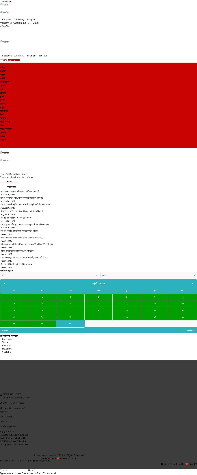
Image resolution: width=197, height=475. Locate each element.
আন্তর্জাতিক (4, 82)
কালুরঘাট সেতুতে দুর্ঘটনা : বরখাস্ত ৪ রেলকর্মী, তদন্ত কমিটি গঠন (24, 257)
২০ (155, 310)
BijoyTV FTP (14, 60)
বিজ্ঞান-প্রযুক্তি (6, 129)
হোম (1, 174)
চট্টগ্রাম (2, 93)
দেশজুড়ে (3, 85)
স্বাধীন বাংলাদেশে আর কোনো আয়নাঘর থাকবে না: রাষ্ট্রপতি (22, 198)
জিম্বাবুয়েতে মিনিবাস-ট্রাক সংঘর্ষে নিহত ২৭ (16, 217)
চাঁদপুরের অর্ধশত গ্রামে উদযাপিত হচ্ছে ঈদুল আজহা (19, 231)
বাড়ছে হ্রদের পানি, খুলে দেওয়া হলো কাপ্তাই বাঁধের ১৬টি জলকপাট (25, 224)
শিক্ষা (2, 125)
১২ (127, 303)
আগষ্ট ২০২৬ (98, 283)
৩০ (42, 323)
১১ (98, 303)
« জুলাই (5, 330)
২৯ (14, 323)
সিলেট (2, 114)
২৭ (155, 317)
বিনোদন (3, 118)
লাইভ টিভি (4, 60)
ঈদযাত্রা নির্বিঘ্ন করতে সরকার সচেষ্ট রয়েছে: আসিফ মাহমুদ (22, 237)
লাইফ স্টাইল (5, 121)
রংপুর (2, 107)
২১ (183, 310)
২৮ (183, 317)
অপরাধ (2, 74)
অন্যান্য (3, 139)
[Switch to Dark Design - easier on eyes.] (1, 143)
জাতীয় (2, 67)
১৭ (70, 310)
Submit (31, 470)
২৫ (98, 317)
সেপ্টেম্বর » (191, 330)
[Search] (1, 146)
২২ (14, 317)
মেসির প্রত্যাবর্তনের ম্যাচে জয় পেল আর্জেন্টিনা (17, 251)
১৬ (42, 310)
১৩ (155, 303)
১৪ (183, 303)
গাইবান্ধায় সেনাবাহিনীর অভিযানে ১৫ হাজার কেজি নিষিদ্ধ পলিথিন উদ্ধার (27, 244)
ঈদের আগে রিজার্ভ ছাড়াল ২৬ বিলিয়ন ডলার (16, 264)
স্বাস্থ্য (2, 136)
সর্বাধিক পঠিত (11, 187)
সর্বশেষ (9, 181)
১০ (70, 303)
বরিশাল (2, 100)
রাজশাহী (3, 103)
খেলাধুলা (3, 132)
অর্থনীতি (3, 78)
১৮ (98, 310)
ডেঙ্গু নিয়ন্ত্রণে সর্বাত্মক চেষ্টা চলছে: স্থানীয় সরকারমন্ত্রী (20, 191)
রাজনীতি (3, 71)
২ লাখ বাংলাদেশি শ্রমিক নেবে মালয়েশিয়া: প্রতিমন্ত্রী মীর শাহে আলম (25, 204)
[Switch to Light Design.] (3, 143)
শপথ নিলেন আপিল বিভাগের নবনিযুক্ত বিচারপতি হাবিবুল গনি (22, 211)
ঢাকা (1, 89)
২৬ (127, 317)
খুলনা (2, 96)
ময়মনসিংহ (4, 111)
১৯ (127, 310)
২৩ (42, 317)
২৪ (70, 317)
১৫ (14, 310)
